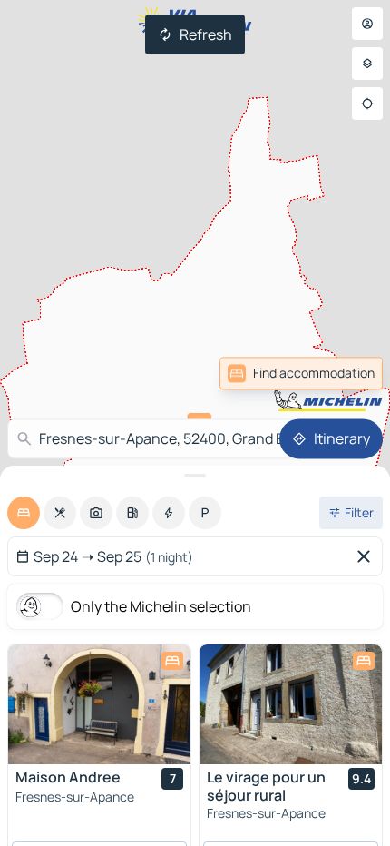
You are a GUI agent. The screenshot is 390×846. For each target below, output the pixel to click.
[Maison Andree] (99, 704)
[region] (99, 704)
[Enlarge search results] (195, 476)
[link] (301, 373)
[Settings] (367, 63)
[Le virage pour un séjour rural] (291, 704)
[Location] (367, 103)
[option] (23, 513)
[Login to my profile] (367, 23)
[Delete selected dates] (367, 556)
